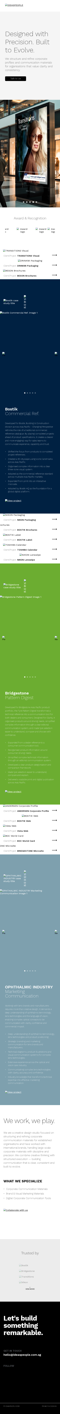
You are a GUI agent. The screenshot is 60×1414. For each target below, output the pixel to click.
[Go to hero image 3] (30, 202)
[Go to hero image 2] (27, 202)
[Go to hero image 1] (23, 202)
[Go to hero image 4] (33, 202)
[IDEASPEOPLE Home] (18, 5)
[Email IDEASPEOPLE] (15, 78)
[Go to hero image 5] (36, 202)
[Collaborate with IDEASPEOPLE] (15, 1211)
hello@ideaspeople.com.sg (22, 1354)
